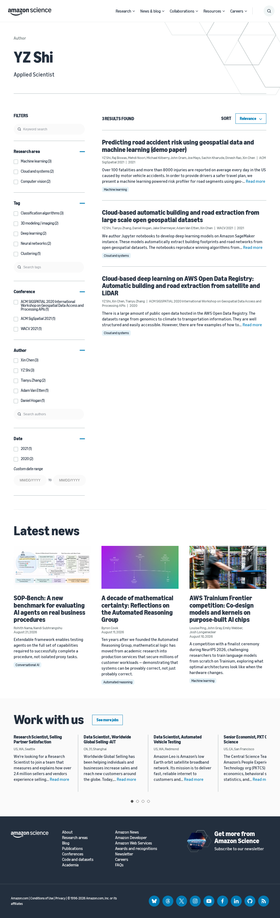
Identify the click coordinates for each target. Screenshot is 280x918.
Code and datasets (78, 859)
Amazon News (127, 832)
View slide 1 (132, 801)
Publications (72, 848)
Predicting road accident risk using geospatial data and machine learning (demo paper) (178, 145)
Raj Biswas (119, 157)
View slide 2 (137, 801)
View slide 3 (143, 801)
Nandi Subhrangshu (47, 628)
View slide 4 (148, 801)
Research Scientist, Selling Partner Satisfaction (38, 739)
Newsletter (124, 854)
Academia (70, 865)
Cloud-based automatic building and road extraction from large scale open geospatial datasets (180, 215)
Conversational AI (27, 665)
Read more (255, 181)
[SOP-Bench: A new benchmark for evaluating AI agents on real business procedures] (52, 567)
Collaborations (182, 10)
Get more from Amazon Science (236, 837)
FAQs (119, 865)
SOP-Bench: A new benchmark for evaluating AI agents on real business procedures (49, 608)
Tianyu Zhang (121, 228)
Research (123, 10)
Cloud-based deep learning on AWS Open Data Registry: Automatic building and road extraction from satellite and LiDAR (181, 286)
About (67, 832)
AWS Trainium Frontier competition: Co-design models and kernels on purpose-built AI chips (221, 608)
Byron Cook (109, 628)
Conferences (72, 854)
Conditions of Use (41, 898)
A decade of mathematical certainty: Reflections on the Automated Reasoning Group (137, 608)
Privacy (60, 898)
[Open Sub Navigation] (134, 11)
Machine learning (115, 189)
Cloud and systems (116, 256)
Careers (236, 10)
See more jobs (107, 719)
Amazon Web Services (133, 843)
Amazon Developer (131, 837)
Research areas (75, 837)
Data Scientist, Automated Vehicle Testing (178, 739)
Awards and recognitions (136, 848)
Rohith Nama (23, 628)
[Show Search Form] (269, 10)
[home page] (29, 10)
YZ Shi (106, 157)
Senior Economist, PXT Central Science (251, 739)
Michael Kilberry (158, 157)
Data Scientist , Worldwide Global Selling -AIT (107, 739)
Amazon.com (19, 898)
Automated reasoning (117, 682)
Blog (65, 843)
